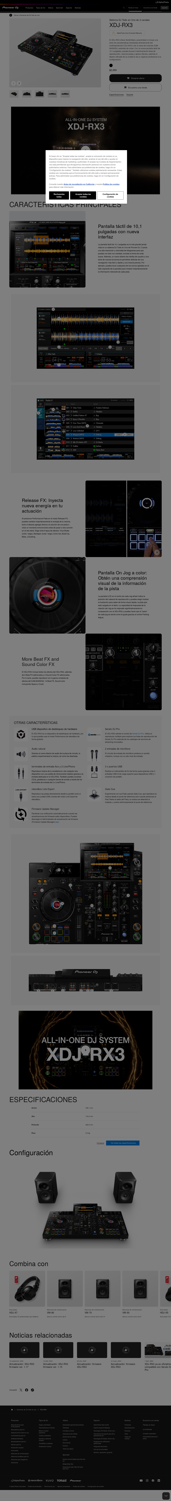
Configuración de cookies (110, 195)
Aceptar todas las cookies (83, 195)
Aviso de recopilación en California (79, 184)
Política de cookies (111, 184)
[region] (86, 177)
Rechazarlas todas (59, 195)
